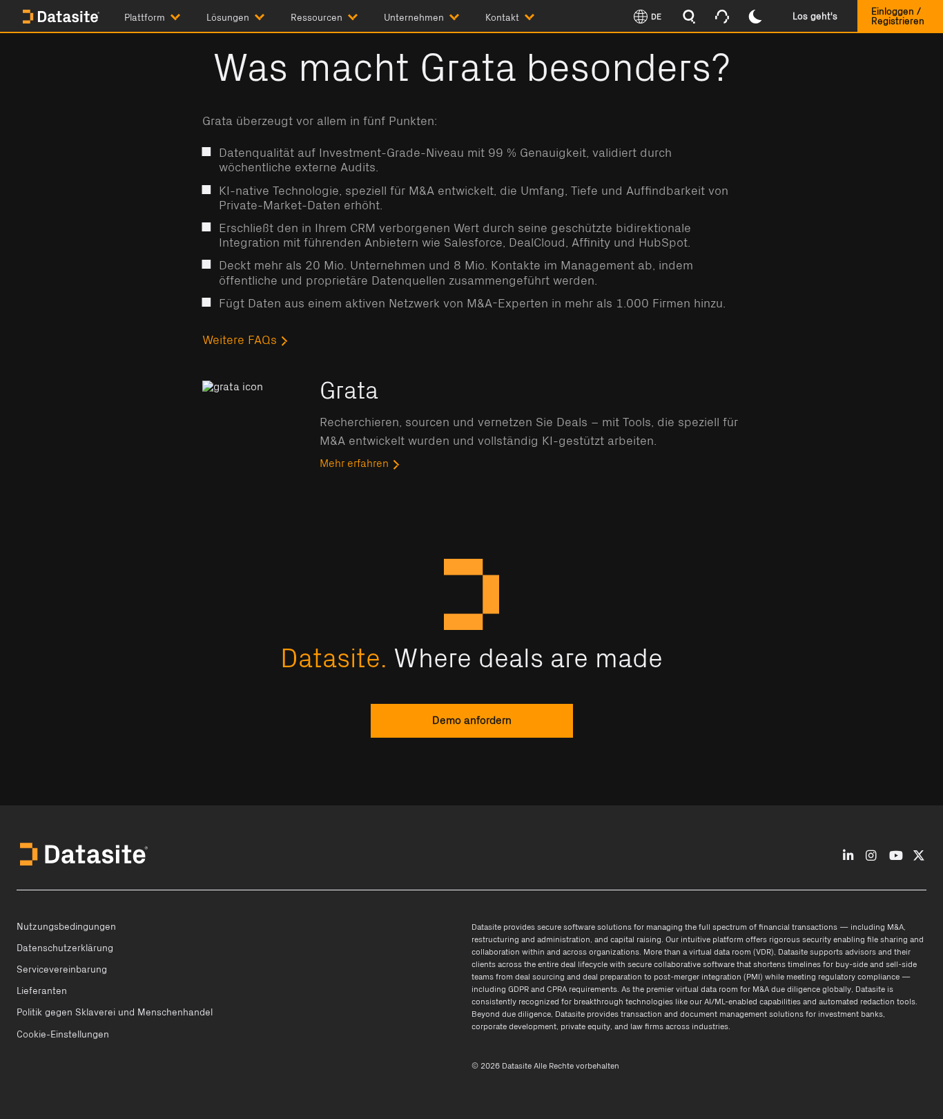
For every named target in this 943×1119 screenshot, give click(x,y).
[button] (165, 15)
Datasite (486, 927)
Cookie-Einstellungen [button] (63, 1035)
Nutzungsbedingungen (66, 927)
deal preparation (612, 977)
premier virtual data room (692, 989)
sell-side (901, 964)
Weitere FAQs (239, 340)
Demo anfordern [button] (471, 721)
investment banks (850, 1014)
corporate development (513, 1026)
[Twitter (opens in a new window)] (919, 855)
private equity (585, 1026)
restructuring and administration (530, 939)
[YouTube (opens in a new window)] (896, 855)
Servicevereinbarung (62, 970)
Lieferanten (42, 991)
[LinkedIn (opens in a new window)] (848, 855)
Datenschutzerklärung (65, 948)
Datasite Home (62, 17)
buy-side (851, 964)
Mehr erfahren (354, 463)
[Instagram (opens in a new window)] (871, 855)
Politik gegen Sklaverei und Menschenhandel (115, 1012)
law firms (646, 1026)
